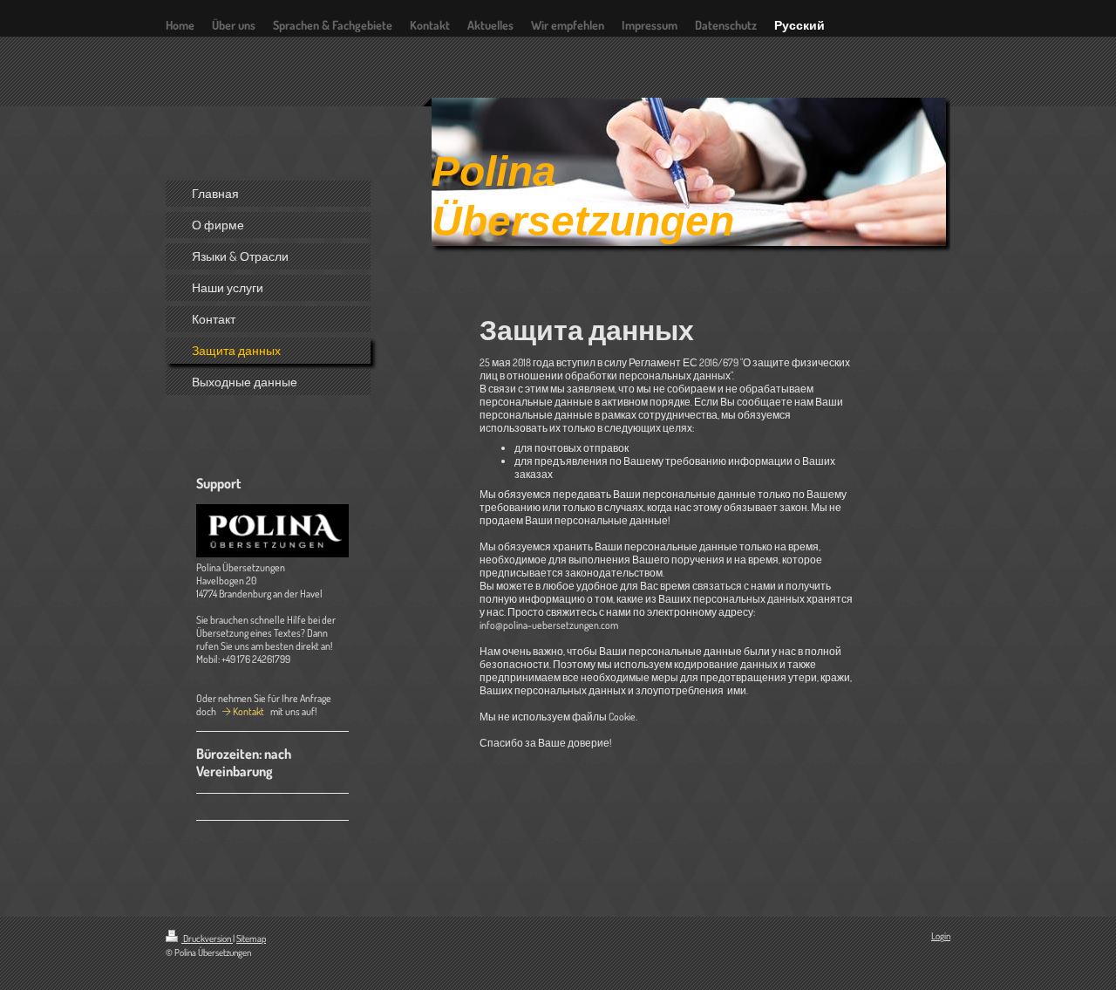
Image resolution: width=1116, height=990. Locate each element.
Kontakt (248, 711)
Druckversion (207, 938)
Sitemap (251, 938)
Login (940, 936)
